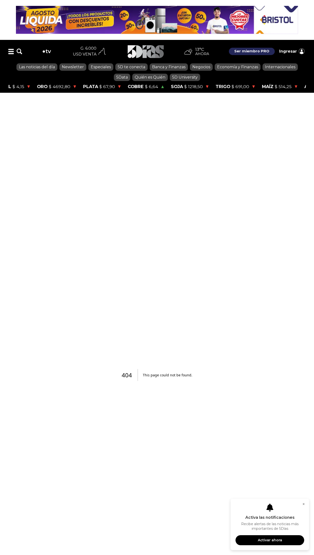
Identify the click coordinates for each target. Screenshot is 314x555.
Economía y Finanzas (237, 67)
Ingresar (288, 51)
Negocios (201, 67)
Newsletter (73, 67)
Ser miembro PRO (251, 51)
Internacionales (280, 67)
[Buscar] (19, 51)
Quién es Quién (150, 77)
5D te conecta (131, 67)
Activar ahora (270, 540)
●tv (46, 51)
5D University (185, 77)
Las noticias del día (37, 67)
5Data (122, 77)
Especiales (101, 67)
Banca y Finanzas (168, 67)
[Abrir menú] (11, 51)
